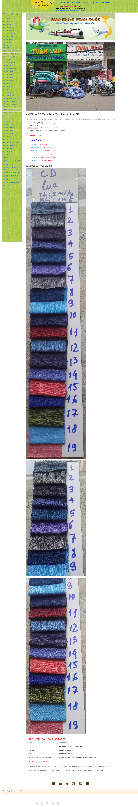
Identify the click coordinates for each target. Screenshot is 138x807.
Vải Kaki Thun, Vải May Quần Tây (11, 168)
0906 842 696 (80, 11)
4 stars (53, 803)
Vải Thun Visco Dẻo (9, 118)
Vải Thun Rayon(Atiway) (10, 68)
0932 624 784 (70, 11)
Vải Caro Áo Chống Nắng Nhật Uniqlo (12, 14)
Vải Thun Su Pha (8, 124)
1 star (37, 803)
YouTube (20, 791)
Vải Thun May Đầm (8, 74)
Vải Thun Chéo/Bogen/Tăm (11, 142)
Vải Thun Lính (7, 83)
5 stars (58, 803)
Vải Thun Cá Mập (8, 110)
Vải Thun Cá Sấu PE (9, 101)
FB (2, 791)
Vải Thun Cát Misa (8, 60)
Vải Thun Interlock (36, 147)
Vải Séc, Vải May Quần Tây (11, 172)
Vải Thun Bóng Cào (8, 80)
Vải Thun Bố (6, 179)
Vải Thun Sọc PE (8, 86)
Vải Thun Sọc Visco (8, 130)
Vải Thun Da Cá (7, 27)
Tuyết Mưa (6, 157)
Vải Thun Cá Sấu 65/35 (10, 107)
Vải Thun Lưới (7, 42)
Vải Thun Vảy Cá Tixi (9, 145)
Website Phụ (6, 185)
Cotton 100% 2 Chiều (9, 95)
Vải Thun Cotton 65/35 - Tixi (11, 98)
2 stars (42, 803)
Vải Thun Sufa (7, 24)
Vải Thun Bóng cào (36, 154)
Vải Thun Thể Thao (8, 164)
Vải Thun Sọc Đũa (8, 30)
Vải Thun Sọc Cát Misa (9, 62)
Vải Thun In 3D (7, 89)
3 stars (47, 803)
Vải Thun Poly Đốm (8, 45)
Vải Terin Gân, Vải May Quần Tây (11, 160)
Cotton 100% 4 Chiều (9, 92)
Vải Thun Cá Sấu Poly (9, 104)
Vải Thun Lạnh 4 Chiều (9, 65)
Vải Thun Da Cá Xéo (9, 18)
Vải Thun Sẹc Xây (8, 21)
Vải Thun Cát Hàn (8, 71)
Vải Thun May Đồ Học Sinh (11, 182)
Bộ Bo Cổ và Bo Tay (9, 48)
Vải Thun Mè (6, 121)
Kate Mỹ (5, 154)
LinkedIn (15, 791)
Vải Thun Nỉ (6, 136)
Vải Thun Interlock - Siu (9, 116)
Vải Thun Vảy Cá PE (9, 148)
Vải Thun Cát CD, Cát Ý (10, 39)
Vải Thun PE (6, 139)
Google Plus (10, 791)
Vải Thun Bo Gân (8, 36)
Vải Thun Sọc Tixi (8, 133)
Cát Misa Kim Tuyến (9, 33)
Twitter (5, 791)
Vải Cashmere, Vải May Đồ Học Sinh (11, 175)
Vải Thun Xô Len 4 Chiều (10, 57)
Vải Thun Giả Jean (8, 127)
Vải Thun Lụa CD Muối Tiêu (11, 54)
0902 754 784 (60, 11)
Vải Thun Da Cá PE (8, 151)
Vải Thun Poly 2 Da (8, 113)
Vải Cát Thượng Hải (9, 51)
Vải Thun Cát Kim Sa (9, 77)
